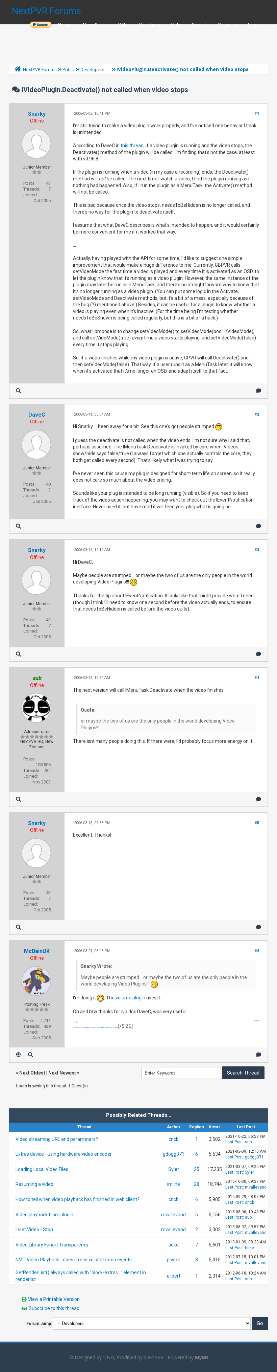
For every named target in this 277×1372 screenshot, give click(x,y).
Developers (92, 69)
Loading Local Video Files (42, 1169)
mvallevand (256, 1187)
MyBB (201, 1357)
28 (196, 1184)
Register (227, 24)
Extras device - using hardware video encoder (64, 1154)
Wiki (123, 24)
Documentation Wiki (110, 1027)
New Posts (95, 24)
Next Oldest (32, 1073)
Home (65, 24)
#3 (257, 550)
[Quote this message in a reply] (258, 391)
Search (199, 24)
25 (196, 1169)
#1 (257, 113)
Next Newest (62, 1073)
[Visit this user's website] (18, 1055)
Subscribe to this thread (54, 1308)
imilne (173, 1184)
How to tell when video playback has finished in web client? (78, 1199)
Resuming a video (34, 1184)
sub (248, 1141)
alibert (173, 1276)
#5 (257, 823)
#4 (257, 678)
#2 (257, 414)
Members (149, 24)
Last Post (234, 1141)
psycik (173, 1259)
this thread (132, 145)
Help (176, 24)
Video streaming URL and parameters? (57, 1139)
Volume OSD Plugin (95, 1027)
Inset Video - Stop (34, 1229)
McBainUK (37, 951)
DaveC (36, 415)
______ (40, 24)
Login (254, 24)
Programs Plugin (77, 1027)
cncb (174, 1139)
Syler (173, 1169)
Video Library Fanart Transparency (52, 1244)
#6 (257, 951)
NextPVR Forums (46, 11)
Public (68, 69)
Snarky (37, 114)
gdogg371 (173, 1154)
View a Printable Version (54, 1299)
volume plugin (130, 997)
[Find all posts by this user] (18, 391)
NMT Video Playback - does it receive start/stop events (74, 1259)
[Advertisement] (138, 42)
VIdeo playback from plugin (44, 1214)
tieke (173, 1244)
